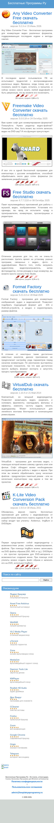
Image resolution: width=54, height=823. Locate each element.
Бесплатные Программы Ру (27, 3)
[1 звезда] (18, 95)
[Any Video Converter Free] (27, 59)
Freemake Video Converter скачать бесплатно (30, 110)
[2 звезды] (22, 95)
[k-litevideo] (27, 533)
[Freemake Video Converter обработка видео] (27, 151)
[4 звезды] (31, 95)
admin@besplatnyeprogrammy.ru (27, 792)
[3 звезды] (27, 95)
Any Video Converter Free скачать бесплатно (32, 18)
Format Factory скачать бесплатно (31, 289)
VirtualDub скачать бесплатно (31, 387)
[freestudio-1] (27, 236)
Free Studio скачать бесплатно (32, 194)
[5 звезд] (36, 95)
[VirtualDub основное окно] (27, 438)
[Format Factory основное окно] (27, 332)
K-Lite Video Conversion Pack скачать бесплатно (31, 499)
